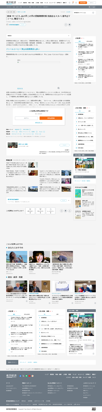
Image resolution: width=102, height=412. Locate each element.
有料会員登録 (83, 2)
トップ (20, 2)
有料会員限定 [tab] (89, 41)
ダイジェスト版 (81, 121)
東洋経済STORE (26, 390)
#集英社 (88, 180)
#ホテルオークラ (15, 134)
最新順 (25, 2)
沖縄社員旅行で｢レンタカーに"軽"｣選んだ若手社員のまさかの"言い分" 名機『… (85, 76)
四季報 (58, 2)
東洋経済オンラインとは (80, 12)
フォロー (23, 24)
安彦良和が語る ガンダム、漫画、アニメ (86, 136)
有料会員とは (38, 122)
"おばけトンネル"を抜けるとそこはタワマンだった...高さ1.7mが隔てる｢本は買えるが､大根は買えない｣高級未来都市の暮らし (50, 173)
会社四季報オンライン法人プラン (56, 388)
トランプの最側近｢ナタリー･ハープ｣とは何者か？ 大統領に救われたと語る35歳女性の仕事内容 (85, 297)
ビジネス (9, 7)
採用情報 (30, 401)
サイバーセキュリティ (11, 388)
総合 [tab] (80, 41)
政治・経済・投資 (17, 7)
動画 (42, 2)
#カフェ (13, 131)
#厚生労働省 (26, 129)
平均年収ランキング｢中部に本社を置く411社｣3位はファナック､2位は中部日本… (86, 61)
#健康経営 (17, 129)
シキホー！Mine (26, 395)
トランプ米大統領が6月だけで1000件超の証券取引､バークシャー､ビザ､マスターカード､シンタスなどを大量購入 (16, 295)
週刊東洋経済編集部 (14, 24)
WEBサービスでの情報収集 (12, 404)
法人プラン (86, 392)
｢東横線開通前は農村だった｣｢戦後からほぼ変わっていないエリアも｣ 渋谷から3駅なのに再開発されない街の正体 (16, 189)
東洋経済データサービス (53, 390)
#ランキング (78, 180)
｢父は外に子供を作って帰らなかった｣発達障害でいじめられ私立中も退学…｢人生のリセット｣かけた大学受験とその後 (50, 181)
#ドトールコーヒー (27, 134)
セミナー (51, 2)
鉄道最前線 (80, 114)
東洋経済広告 (70, 386)
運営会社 (24, 401)
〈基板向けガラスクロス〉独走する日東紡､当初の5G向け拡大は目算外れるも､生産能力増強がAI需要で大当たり (76, 348)
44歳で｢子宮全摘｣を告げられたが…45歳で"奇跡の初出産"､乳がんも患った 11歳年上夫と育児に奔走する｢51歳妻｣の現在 (16, 165)
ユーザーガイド (87, 395)
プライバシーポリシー (26, 404)
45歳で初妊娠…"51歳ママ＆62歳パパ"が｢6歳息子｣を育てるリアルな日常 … (86, 53)
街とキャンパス (81, 129)
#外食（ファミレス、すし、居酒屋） (27, 131)
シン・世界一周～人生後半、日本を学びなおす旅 (86, 125)
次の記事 (68, 11)
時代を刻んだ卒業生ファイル (85, 133)
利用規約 (85, 397)
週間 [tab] (89, 111)
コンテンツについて (88, 388)
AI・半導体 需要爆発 (80, 170)
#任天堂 (83, 180)
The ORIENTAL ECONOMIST (29, 386)
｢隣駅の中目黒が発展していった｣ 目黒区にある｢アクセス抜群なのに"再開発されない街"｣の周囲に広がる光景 (50, 188)
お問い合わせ (77, 404)
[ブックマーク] (65, 24)
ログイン (92, 2)
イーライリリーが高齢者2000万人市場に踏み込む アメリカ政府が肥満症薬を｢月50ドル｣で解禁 (62, 297)
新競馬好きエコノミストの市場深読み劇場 (86, 140)
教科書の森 (70, 390)
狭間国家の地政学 (86, 211)
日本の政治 (80, 147)
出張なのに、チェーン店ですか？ (86, 118)
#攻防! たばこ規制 (21, 11)
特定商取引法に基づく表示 (45, 404)
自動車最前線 (81, 144)
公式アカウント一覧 (39, 401)
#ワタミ (37, 134)
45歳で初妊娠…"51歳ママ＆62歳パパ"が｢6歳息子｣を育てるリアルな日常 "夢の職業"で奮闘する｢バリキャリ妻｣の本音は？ (16, 173)
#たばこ (41, 131)
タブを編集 (92, 7)
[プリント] (69, 24)
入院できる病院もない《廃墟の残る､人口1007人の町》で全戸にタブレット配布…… (86, 68)
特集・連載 (31, 2)
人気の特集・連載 (80, 108)
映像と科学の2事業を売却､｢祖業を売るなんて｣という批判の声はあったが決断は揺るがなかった (39, 297)
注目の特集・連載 (79, 155)
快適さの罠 (85, 200)
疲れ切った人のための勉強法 (88, 190)
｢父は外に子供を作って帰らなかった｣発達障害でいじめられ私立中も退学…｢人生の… (85, 46)
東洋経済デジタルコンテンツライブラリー (32, 392)
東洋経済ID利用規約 (57, 404)
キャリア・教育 (27, 7)
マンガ (46, 2)
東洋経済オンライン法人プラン (55, 386)
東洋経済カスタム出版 (72, 388)
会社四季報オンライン (27, 388)
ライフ (34, 7)
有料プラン (86, 390)
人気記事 (77, 38)
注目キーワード (79, 177)
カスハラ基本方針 (68, 404)
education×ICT (9, 386)
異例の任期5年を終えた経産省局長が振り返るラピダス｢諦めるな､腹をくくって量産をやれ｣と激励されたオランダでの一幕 (76, 335)
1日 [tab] (79, 111)
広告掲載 (48, 401)
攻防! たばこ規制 (22, 144)
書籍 (64, 2)
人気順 (37, 2)
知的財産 (35, 404)
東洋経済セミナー (52, 392)
